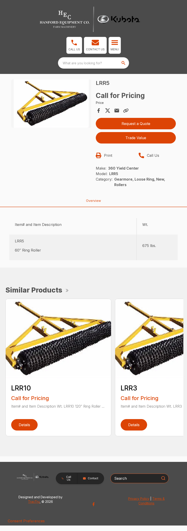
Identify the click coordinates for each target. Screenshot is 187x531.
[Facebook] (93, 504)
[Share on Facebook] (98, 110)
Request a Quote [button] (136, 123)
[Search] (163, 478)
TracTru (34, 502)
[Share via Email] (116, 110)
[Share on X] (107, 110)
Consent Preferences (26, 521)
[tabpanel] (51, 104)
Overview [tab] (93, 201)
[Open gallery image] (51, 103)
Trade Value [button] (135, 137)
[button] (74, 45)
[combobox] (93, 62)
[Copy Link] (126, 110)
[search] (124, 63)
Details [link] (24, 425)
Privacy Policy (138, 499)
